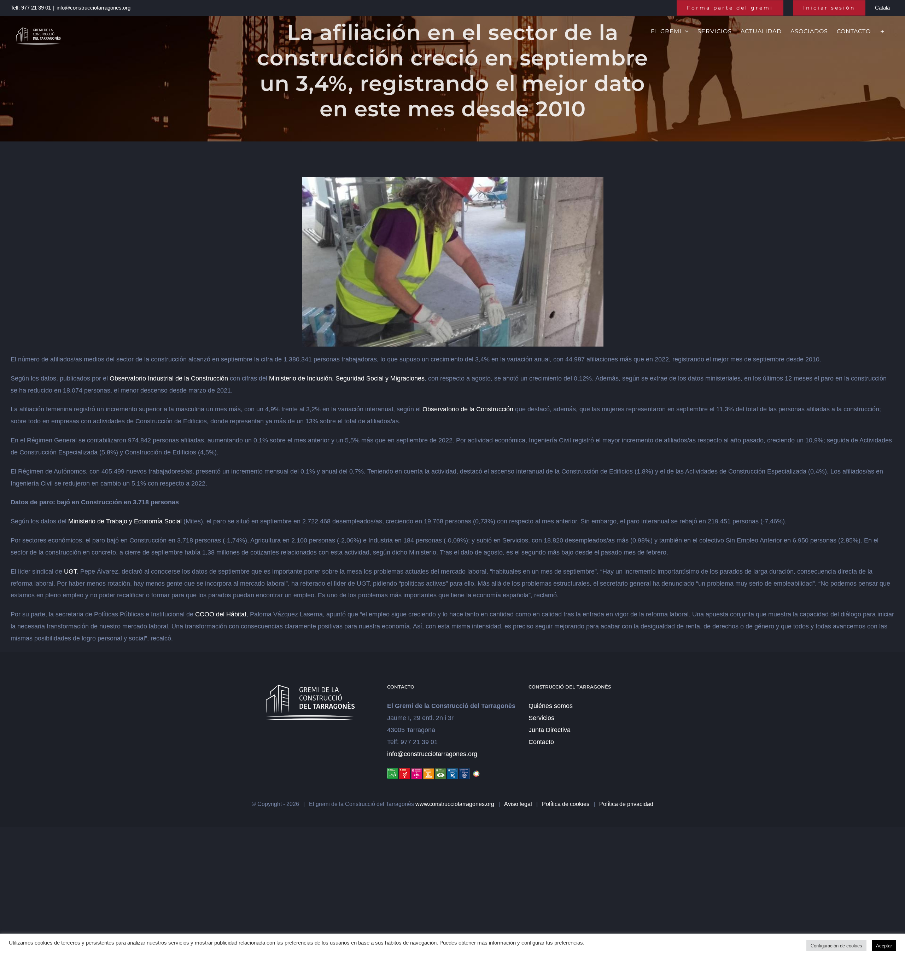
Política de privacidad (626, 804)
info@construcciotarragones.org (93, 8)
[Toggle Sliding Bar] (883, 31)
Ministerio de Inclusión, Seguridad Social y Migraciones (347, 378)
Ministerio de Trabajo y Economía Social (125, 521)
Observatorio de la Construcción (467, 409)
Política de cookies (565, 804)
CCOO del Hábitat (220, 614)
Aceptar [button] (884, 945)
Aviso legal (518, 804)
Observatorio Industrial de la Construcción (169, 378)
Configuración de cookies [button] (836, 945)
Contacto (541, 741)
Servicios (541, 717)
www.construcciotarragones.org (454, 804)
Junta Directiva (550, 729)
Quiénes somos (551, 705)
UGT (70, 571)
